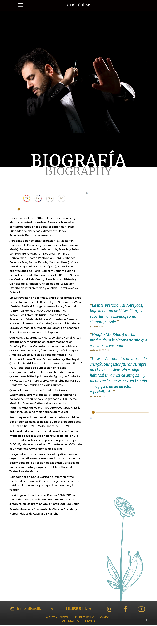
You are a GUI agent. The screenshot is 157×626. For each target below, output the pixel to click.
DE (61, 198)
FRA (50, 198)
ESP (27, 198)
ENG (38, 198)
